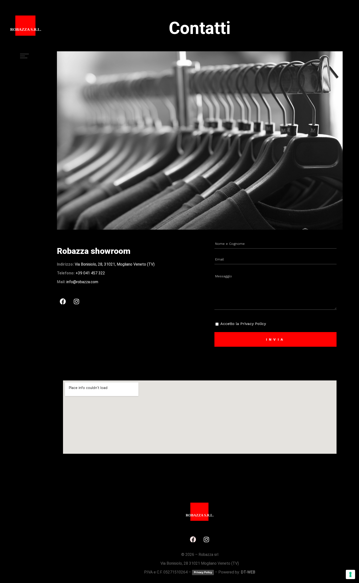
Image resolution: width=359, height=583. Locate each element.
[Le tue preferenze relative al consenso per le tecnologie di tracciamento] (350, 574)
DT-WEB (248, 572)
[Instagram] (76, 301)
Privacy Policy (203, 572)
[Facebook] (63, 301)
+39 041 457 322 (90, 273)
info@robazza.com (82, 282)
